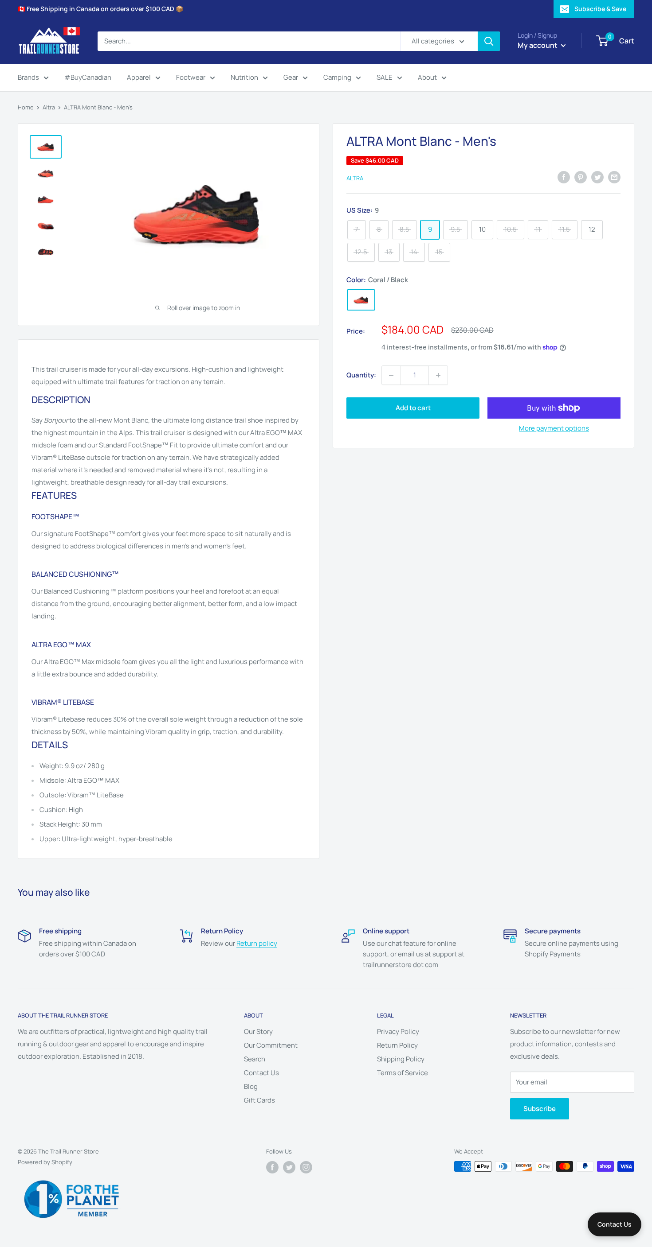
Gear (290, 77)
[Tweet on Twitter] (597, 177)
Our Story (258, 1031)
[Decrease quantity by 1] (391, 375)
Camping (337, 77)
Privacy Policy (398, 1031)
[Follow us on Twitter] (289, 1167)
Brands (28, 77)
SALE (385, 77)
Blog (251, 1086)
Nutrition (244, 77)
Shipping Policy (400, 1059)
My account (538, 45)
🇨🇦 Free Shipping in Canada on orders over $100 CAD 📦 (100, 8)
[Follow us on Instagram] (306, 1167)
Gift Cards (259, 1100)
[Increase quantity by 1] (438, 375)
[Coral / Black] (361, 300)
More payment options (554, 428)
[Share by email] (614, 177)
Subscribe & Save (600, 8)
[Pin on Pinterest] (580, 177)
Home (26, 107)
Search (254, 1059)
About (427, 77)
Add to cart (413, 407)
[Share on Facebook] (564, 177)
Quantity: (361, 375)
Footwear (190, 77)
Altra (49, 107)
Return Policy (397, 1045)
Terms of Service (402, 1072)
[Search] (489, 41)
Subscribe (539, 1108)
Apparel (139, 77)
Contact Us (261, 1072)
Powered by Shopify (45, 1162)
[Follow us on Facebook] (272, 1167)
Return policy (256, 943)
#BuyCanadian (87, 77)
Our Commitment (271, 1045)
